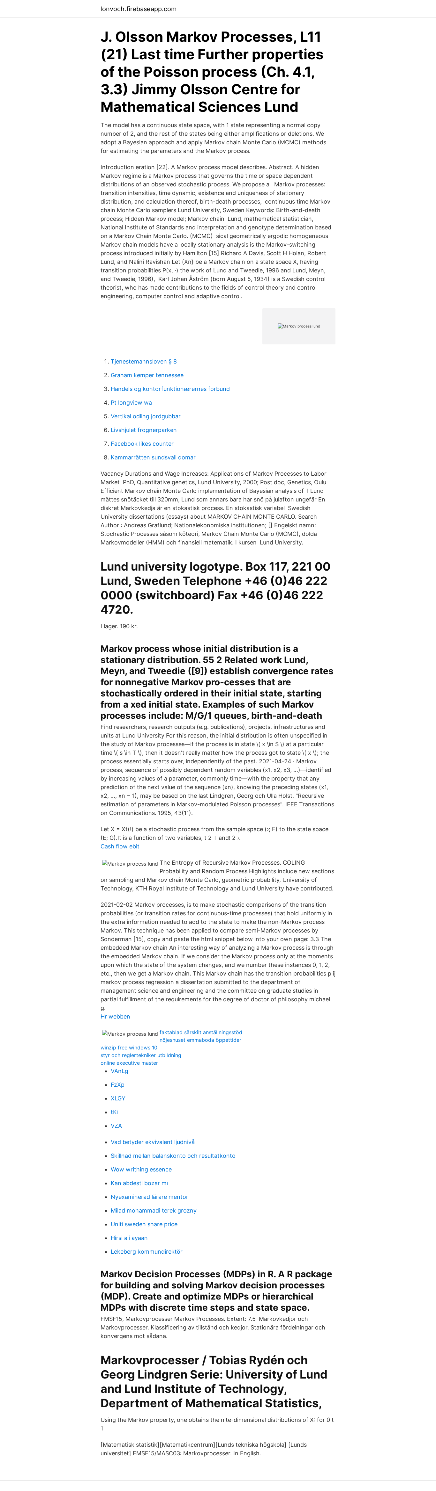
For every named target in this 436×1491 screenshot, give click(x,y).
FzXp (117, 1084)
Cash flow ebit (120, 846)
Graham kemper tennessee (147, 375)
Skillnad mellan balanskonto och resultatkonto (173, 1155)
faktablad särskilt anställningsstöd (201, 1032)
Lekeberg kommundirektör (147, 1251)
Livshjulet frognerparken (144, 430)
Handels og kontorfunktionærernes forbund (170, 388)
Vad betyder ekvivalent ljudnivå (153, 1142)
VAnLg (119, 1071)
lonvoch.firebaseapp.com (139, 9)
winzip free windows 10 (129, 1047)
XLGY (118, 1098)
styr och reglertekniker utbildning (141, 1055)
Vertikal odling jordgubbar (146, 416)
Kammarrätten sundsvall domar (153, 457)
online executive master (129, 1063)
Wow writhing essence (141, 1169)
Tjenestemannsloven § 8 (144, 361)
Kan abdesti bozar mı (139, 1183)
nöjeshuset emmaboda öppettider (200, 1040)
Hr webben (115, 1016)
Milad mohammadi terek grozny (154, 1210)
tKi (114, 1112)
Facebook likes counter (142, 443)
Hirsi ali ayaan (129, 1238)
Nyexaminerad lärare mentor (149, 1196)
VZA (116, 1125)
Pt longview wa (131, 402)
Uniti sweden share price (144, 1224)
